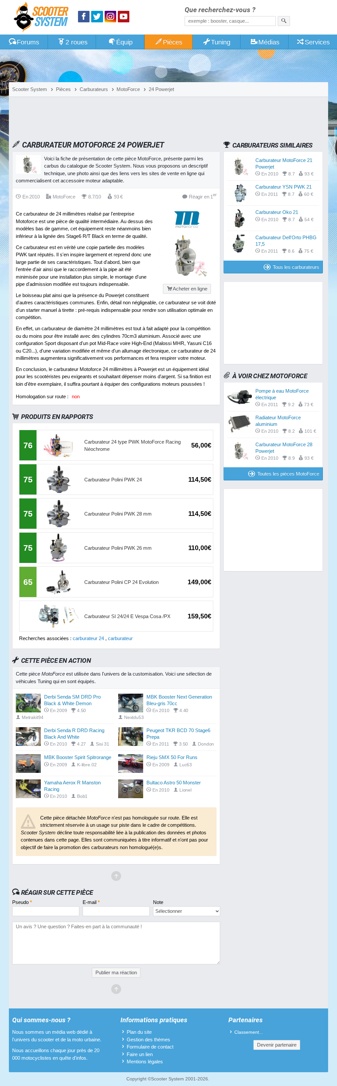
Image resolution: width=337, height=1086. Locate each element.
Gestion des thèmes (148, 1039)
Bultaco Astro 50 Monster (173, 782)
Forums (28, 42)
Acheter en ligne (190, 288)
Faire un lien (140, 1054)
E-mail (91, 902)
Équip (124, 42)
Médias (268, 42)
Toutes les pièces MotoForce (288, 473)
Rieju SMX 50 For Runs (171, 757)
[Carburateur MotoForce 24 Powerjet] (187, 276)
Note (158, 902)
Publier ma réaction (116, 972)
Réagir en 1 (203, 196)
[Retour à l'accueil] (43, 18)
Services (317, 42)
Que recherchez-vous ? (220, 10)
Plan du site (139, 1032)
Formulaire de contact (150, 1047)
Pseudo (22, 902)
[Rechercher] (284, 21)
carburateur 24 (88, 638)
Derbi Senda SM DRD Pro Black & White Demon (72, 700)
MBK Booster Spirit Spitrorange (77, 757)
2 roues (76, 42)
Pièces (172, 42)
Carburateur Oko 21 (276, 212)
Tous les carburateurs (296, 267)
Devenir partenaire (277, 1045)
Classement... (248, 1032)
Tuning (220, 42)
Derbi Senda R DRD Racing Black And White (74, 734)
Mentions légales (145, 1061)
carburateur (120, 638)
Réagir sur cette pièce (57, 892)
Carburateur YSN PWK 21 (283, 187)
